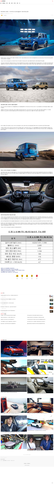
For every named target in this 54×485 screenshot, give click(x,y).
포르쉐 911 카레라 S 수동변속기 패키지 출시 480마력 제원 (9, 392)
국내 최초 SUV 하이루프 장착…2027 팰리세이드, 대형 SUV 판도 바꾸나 (37, 413)
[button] (52, 483)
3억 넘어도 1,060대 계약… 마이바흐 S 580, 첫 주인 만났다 (9, 374)
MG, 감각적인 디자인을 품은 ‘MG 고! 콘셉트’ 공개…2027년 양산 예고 (10, 357)
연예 (9, 3)
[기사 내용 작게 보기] (51, 15)
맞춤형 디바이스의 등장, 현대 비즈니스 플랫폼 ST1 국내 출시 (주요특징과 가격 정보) (12, 270)
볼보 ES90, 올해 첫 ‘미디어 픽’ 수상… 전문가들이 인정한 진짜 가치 (10, 295)
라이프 (15, 3)
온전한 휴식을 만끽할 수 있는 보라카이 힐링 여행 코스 (8, 310)
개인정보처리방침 (4, 460)
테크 (17, 3)
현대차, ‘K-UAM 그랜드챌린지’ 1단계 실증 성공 (7, 268)
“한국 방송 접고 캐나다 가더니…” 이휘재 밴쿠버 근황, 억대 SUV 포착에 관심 (37, 450)
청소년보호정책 (8, 460)
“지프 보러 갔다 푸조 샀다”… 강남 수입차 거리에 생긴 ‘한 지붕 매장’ (36, 430)
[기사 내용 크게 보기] (52, 15)
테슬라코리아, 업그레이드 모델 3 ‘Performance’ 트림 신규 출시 (9, 269)
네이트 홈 (25, 463)
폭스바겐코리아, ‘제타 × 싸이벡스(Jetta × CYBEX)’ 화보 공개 (9, 272)
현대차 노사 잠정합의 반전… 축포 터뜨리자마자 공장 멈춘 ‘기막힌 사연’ (11, 449)
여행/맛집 (3, 3)
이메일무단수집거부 (12, 460)
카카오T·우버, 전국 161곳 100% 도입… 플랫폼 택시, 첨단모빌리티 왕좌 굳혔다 (38, 374)
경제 (12, 3)
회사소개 (1, 460)
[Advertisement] (27, 7)
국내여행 (3, 304)
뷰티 (7, 3)
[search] (52, 1)
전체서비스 (28, 463)
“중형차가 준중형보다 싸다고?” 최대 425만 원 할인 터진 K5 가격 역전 (36, 393)
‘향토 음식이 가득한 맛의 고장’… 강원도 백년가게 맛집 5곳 (9, 306)
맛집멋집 (3, 308)
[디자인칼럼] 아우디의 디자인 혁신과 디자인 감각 (8, 271)
